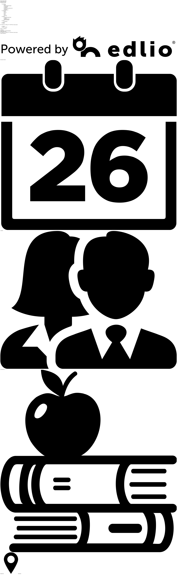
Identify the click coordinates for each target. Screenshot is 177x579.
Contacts (3, 26)
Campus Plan (6, 6)
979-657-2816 (15, 24)
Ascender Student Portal (7, 17)
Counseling (5, 7)
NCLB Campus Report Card (8, 8)
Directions (19, 573)
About (5, 4)
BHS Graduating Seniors (7, 5)
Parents (1, 28)
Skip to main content (3, 0)
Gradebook (5, 21)
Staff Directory (6, 9)
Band (5, 11)
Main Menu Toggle (3, 2)
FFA (4, 13)
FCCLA (5, 12)
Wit (4, 14)
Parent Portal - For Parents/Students (5, 30)
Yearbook (5, 15)
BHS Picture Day (6, 19)
